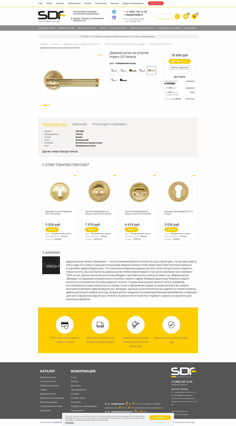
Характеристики (54, 124)
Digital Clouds (60, 422)
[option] (71, 80)
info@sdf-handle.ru (134, 15)
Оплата (49, 3)
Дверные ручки (47, 28)
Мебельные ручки (87, 28)
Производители (74, 3)
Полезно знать (101, 3)
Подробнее (69, 423)
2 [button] (48, 105)
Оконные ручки (66, 28)
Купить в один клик (179, 67)
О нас (40, 3)
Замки (103, 28)
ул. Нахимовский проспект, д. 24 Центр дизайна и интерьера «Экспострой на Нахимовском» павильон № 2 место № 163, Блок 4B (184, 397)
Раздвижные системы (169, 28)
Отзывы (87, 3)
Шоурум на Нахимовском (133, 3)
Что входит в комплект (109, 124)
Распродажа (155, 3)
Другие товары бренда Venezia (60, 151)
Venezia (79, 134)
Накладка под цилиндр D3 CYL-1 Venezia (178, 212)
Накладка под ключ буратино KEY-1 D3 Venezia (58, 212)
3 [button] (50, 105)
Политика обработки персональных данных (179, 412)
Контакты (115, 3)
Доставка (60, 3)
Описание (79, 124)
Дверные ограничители (142, 28)
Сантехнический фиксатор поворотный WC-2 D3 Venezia (138, 212)
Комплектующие (48, 402)
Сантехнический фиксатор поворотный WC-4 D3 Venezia (98, 212)
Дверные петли (118, 28)
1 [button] (45, 105)
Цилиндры (190, 28)
